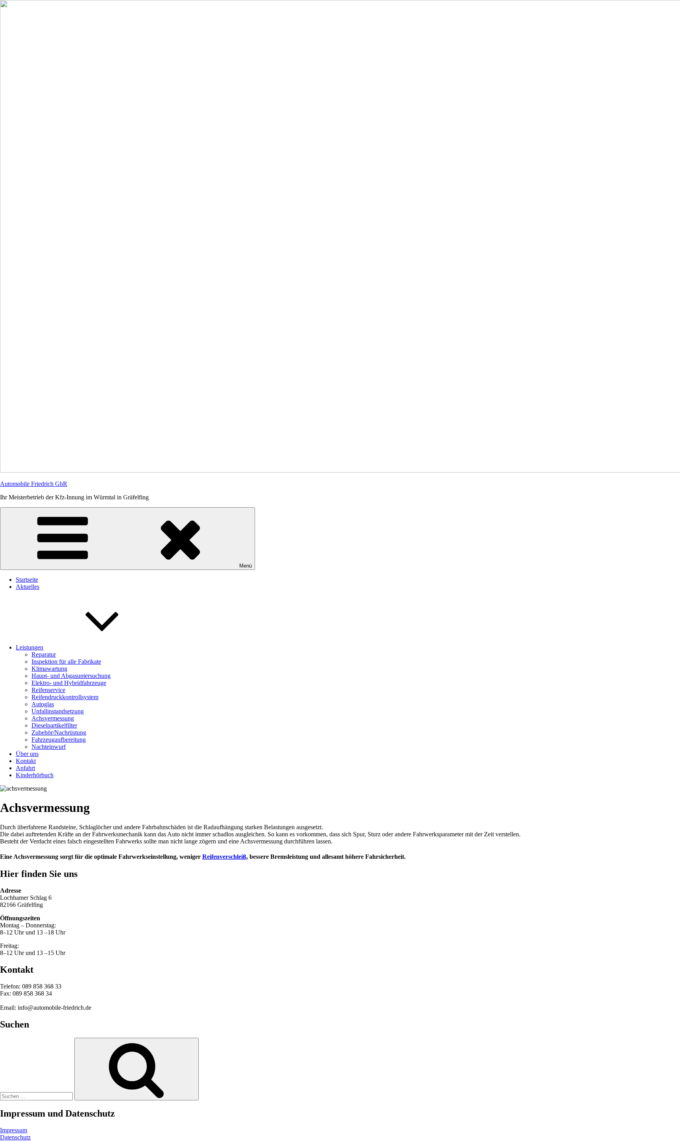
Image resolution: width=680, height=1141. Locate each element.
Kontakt (26, 761)
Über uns (27, 753)
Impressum (13, 1130)
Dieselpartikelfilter (54, 725)
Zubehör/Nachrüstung (58, 732)
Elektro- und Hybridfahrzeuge (68, 682)
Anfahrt (25, 768)
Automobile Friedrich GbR (33, 483)
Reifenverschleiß (224, 856)
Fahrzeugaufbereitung (58, 739)
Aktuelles (27, 586)
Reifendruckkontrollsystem (64, 697)
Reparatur (43, 654)
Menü (245, 566)
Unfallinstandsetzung (57, 711)
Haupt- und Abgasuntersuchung (71, 675)
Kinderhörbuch (35, 775)
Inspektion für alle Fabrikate (66, 661)
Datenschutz (15, 1137)
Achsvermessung (52, 718)
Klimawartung (49, 668)
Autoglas (42, 704)
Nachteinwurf (48, 746)
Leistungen (29, 647)
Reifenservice (48, 690)
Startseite (27, 579)
